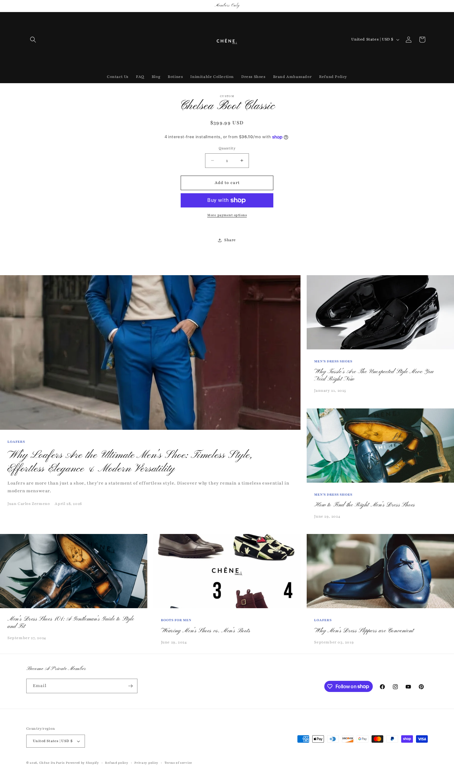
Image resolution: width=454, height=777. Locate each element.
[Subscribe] (130, 686)
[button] (33, 39)
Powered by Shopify (82, 763)
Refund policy (116, 763)
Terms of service (178, 763)
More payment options (227, 215)
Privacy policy (146, 763)
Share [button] (230, 239)
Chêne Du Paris (52, 763)
